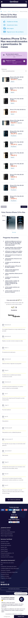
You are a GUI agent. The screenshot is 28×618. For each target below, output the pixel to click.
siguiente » (23, 206)
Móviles (4, 11)
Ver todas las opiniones (14, 499)
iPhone (9, 11)
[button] (14, 8)
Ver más (14, 232)
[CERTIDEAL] (14, 2)
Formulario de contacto (14, 588)
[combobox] (14, 5)
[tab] (14, 55)
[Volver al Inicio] (1, 11)
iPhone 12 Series (15, 11)
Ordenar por (4, 69)
